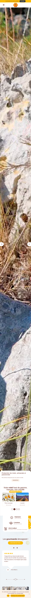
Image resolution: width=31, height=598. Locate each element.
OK (8, 595)
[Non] (29, 594)
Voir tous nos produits (15, 492)
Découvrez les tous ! (15, 542)
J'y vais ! (22, 1)
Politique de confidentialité (17, 595)
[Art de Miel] (15, 4)
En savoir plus (15, 480)
